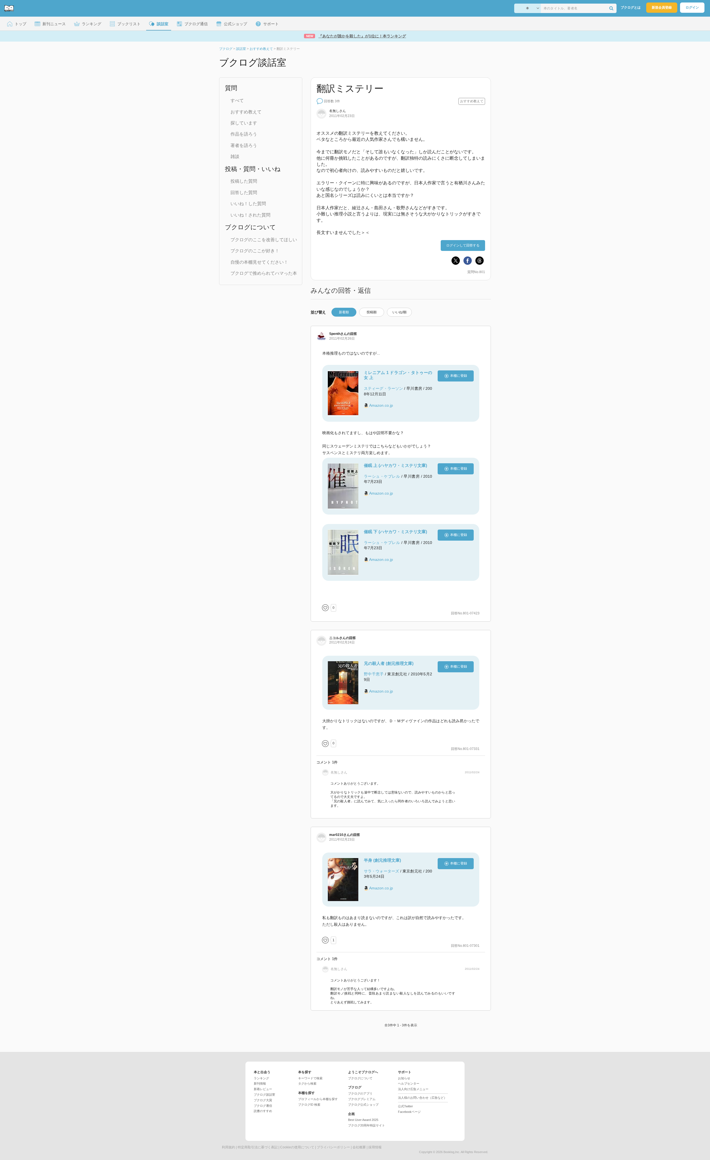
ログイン (692, 7)
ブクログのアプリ (360, 1093)
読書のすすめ (263, 1111)
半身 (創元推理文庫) (382, 860)
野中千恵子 (374, 674)
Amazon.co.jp (381, 405)
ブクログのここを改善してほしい (263, 239)
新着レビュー (263, 1089)
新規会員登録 (662, 7)
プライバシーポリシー (333, 1147)
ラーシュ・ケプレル (382, 476)
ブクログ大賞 (263, 1100)
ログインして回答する (463, 245)
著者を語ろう (243, 145)
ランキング (261, 1078)
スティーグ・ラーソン (383, 388)
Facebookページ (409, 1111)
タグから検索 (307, 1083)
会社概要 (359, 1147)
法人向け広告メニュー (413, 1089)
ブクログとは (631, 7)
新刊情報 (260, 1083)
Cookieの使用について (297, 1147)
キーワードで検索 (310, 1078)
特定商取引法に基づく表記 (258, 1147)
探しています (243, 123)
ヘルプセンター (408, 1083)
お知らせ (404, 1078)
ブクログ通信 (263, 1105)
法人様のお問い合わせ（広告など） (422, 1097)
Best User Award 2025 (363, 1119)
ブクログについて (360, 1078)
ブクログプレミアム (362, 1099)
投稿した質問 (243, 181)
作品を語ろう (243, 134)
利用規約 (228, 1147)
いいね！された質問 (250, 215)
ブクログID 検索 (309, 1104)
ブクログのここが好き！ (254, 250)
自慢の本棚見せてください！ (259, 262)
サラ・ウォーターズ (381, 871)
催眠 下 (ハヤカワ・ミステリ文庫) (395, 531)
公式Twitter (405, 1106)
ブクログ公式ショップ (363, 1104)
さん (338, 334)
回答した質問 (243, 192)
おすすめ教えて (246, 112)
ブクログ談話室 (264, 1094)
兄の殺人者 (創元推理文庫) (389, 663)
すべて (237, 100)
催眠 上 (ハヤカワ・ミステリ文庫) (395, 465)
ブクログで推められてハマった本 (263, 273)
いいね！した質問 (248, 203)
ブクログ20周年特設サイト (366, 1125)
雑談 (234, 156)
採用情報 (375, 1147)
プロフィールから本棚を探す (318, 1099)
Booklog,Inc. (451, 1152)
